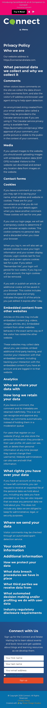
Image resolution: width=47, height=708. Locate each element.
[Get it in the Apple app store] (29, 11)
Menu (25, 29)
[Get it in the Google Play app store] (33, 11)
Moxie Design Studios (32, 703)
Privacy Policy (24, 701)
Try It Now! (19, 12)
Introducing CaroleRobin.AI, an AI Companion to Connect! (23, 4)
